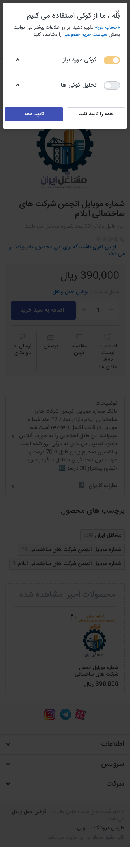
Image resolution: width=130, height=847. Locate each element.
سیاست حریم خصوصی (85, 35)
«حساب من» (107, 27)
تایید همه (34, 114)
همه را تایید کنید (96, 114)
